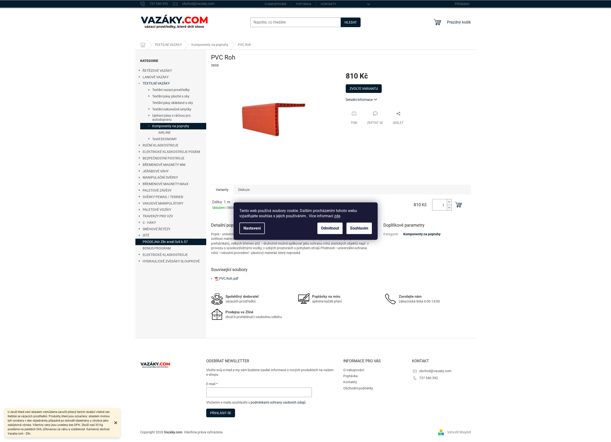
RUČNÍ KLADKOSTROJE (160, 145)
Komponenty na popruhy (170, 126)
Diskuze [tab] (244, 190)
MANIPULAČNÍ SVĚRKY (160, 177)
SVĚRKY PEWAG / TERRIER (163, 197)
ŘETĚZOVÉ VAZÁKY (157, 71)
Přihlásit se (220, 413)
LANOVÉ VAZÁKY (156, 77)
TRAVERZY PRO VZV (158, 216)
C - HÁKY (149, 222)
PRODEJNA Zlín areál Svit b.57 (165, 242)
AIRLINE (164, 132)
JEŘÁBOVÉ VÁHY (156, 171)
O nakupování (275, 4)
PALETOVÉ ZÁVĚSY (157, 190)
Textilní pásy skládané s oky (172, 103)
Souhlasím (359, 228)
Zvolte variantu (364, 89)
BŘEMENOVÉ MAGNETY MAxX (165, 184)
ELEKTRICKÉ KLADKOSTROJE (165, 255)
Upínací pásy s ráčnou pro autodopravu (171, 117)
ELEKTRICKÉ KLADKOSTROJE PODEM (171, 152)
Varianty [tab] (222, 190)
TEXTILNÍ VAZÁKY (156, 83)
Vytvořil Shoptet (459, 432)
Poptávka (303, 4)
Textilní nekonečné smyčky (171, 109)
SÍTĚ (146, 235)
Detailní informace (359, 100)
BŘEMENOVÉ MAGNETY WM (164, 165)
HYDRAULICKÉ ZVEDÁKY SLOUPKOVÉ (171, 261)
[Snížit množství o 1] (449, 207)
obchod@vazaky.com (435, 371)
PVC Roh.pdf (228, 278)
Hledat (351, 22)
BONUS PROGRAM (157, 248)
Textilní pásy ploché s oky (170, 96)
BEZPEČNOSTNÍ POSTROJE (163, 158)
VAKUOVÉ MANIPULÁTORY (163, 203)
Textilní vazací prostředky (171, 90)
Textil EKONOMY (164, 139)
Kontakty (328, 4)
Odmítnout (330, 228)
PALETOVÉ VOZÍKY (157, 210)
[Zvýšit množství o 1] (449, 202)
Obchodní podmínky (358, 388)
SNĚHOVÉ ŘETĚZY (156, 229)
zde (337, 216)
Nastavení (252, 228)
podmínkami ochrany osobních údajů (278, 402)
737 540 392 (428, 378)
